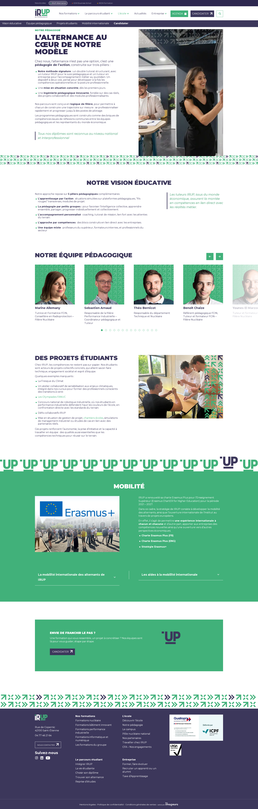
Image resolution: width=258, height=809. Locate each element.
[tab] (77, 577)
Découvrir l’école (132, 720)
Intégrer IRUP (83, 764)
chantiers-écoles (93, 418)
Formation (106, 3)
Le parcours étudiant (88, 759)
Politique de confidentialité (110, 804)
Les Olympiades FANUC (52, 396)
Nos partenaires (131, 738)
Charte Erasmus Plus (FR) (157, 535)
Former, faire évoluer (135, 764)
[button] (210, 256)
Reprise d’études (85, 781)
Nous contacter (46, 745)
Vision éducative (12, 23)
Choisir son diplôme (86, 772)
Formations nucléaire (88, 720)
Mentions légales (87, 804)
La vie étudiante (85, 768)
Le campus (128, 729)
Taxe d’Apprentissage (135, 776)
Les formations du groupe (90, 744)
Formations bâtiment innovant (93, 725)
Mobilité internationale (95, 23)
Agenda (177, 13)
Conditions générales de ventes (140, 804)
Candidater (121, 23)
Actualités (140, 13)
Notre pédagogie (132, 725)
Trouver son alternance (89, 777)
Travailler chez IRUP (134, 742)
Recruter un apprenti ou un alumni (139, 770)
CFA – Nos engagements (136, 747)
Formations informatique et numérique (91, 739)
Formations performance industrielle (90, 731)
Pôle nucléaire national (136, 733)
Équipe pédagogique (39, 23)
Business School (82, 3)
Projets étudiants (67, 23)
